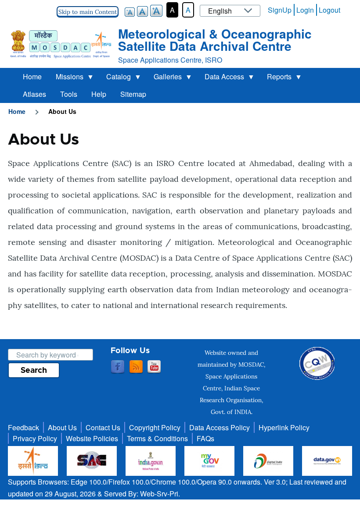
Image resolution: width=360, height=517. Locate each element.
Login (305, 10)
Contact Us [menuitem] (103, 427)
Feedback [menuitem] (23, 427)
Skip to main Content (87, 12)
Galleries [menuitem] (164, 78)
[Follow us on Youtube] (154, 367)
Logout (329, 10)
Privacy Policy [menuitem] (35, 438)
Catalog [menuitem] (115, 78)
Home (16, 111)
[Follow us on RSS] (136, 367)
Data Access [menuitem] (221, 78)
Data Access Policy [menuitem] (219, 427)
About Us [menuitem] (62, 427)
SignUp (280, 10)
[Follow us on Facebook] (118, 367)
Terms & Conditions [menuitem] (157, 438)
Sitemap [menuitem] (133, 94)
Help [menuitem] (98, 94)
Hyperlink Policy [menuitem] (284, 427)
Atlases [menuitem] (34, 94)
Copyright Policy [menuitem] (154, 427)
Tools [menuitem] (68, 94)
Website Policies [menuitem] (92, 438)
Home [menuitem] (32, 76)
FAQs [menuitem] (205, 438)
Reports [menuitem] (276, 78)
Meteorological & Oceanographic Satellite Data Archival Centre (215, 40)
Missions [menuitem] (66, 78)
